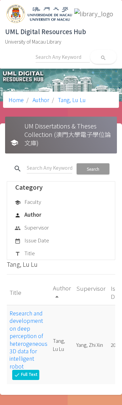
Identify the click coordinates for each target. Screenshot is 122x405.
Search (93, 169)
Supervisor (32, 227)
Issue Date (32, 240)
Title (25, 253)
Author (40, 100)
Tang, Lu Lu (71, 100)
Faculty (28, 202)
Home (16, 100)
